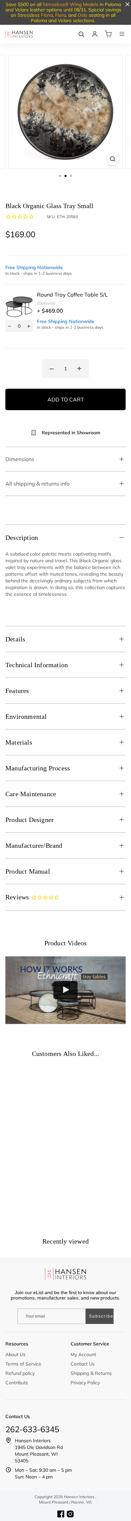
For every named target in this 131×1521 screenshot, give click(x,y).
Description (21, 537)
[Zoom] (112, 159)
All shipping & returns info (37, 483)
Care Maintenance (30, 794)
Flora (60, 15)
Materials (18, 742)
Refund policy (20, 1373)
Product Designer (29, 819)
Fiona (47, 15)
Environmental (26, 716)
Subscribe (101, 1316)
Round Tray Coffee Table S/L (72, 294)
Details (15, 639)
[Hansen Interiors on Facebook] (60, 1514)
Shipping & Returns (91, 1373)
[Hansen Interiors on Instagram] (70, 1514)
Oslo (82, 15)
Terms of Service (23, 1364)
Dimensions (19, 459)
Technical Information (36, 665)
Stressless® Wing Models (70, 4)
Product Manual (27, 871)
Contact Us (83, 1364)
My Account (83, 1354)
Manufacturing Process (37, 768)
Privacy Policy (85, 1383)
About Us (15, 1354)
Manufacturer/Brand (33, 845)
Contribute (16, 1383)
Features (17, 690)
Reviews (18, 897)
